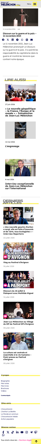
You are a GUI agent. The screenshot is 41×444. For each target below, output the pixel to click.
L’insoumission (6, 409)
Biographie (5, 381)
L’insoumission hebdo (9, 416)
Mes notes (5, 383)
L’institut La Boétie (8, 411)
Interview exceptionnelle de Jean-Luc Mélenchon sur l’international (19, 186)
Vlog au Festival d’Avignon (16, 262)
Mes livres (5, 386)
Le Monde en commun (9, 414)
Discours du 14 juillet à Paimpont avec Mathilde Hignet (18, 292)
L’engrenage (12, 146)
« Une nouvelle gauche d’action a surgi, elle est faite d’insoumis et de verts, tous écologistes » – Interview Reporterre (18, 230)
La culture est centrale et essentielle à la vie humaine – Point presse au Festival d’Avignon (17, 356)
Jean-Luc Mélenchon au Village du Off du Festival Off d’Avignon (18, 322)
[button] (35, 4)
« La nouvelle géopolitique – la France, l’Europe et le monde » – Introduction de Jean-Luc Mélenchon (20, 112)
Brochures (5, 388)
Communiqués (5, 395)
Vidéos (3, 391)
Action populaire (7, 419)
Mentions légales (26, 440)
